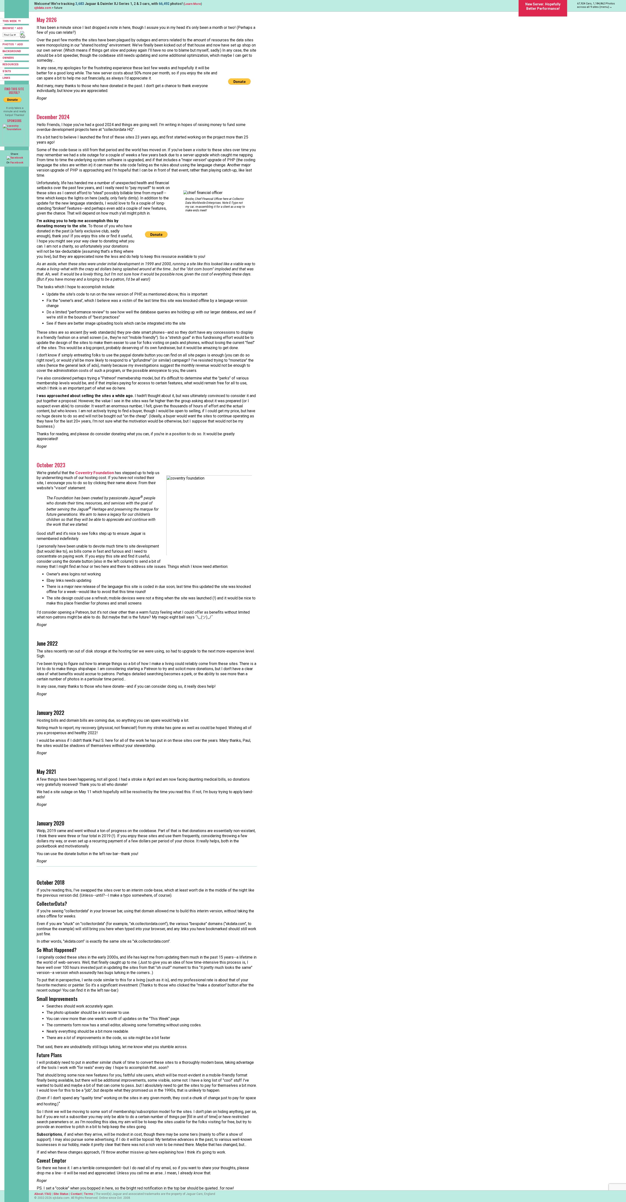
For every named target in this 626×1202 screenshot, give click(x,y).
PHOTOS (8, 44)
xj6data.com (42, 8)
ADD (20, 28)
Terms (88, 1194)
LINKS (6, 78)
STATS (6, 71)
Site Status (60, 1194)
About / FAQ (42, 1194)
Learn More (192, 4)
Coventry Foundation (94, 472)
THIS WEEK (9, 21)
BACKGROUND (11, 51)
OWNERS (8, 57)
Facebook (16, 162)
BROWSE (8, 28)
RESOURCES (10, 64)
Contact (76, 1194)
